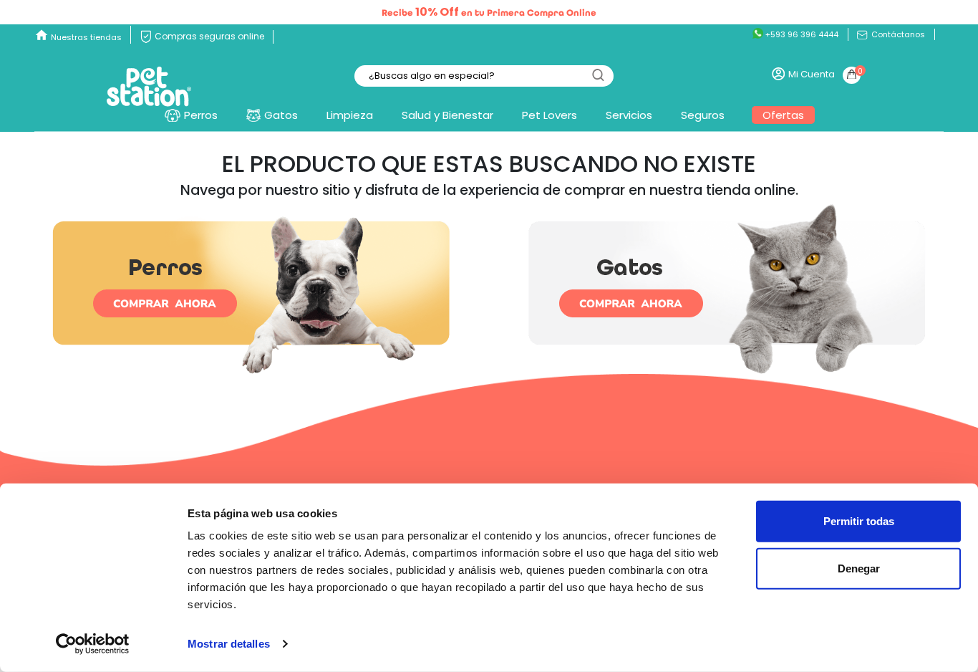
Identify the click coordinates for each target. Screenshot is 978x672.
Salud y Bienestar (447, 115)
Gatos (281, 115)
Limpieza (349, 115)
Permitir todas (858, 521)
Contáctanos (897, 34)
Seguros (703, 115)
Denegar (859, 568)
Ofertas (783, 115)
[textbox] (484, 76)
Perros (201, 115)
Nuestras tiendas (86, 37)
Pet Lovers (549, 115)
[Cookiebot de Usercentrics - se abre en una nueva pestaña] (92, 644)
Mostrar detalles (229, 644)
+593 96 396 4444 (800, 34)
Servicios (629, 115)
